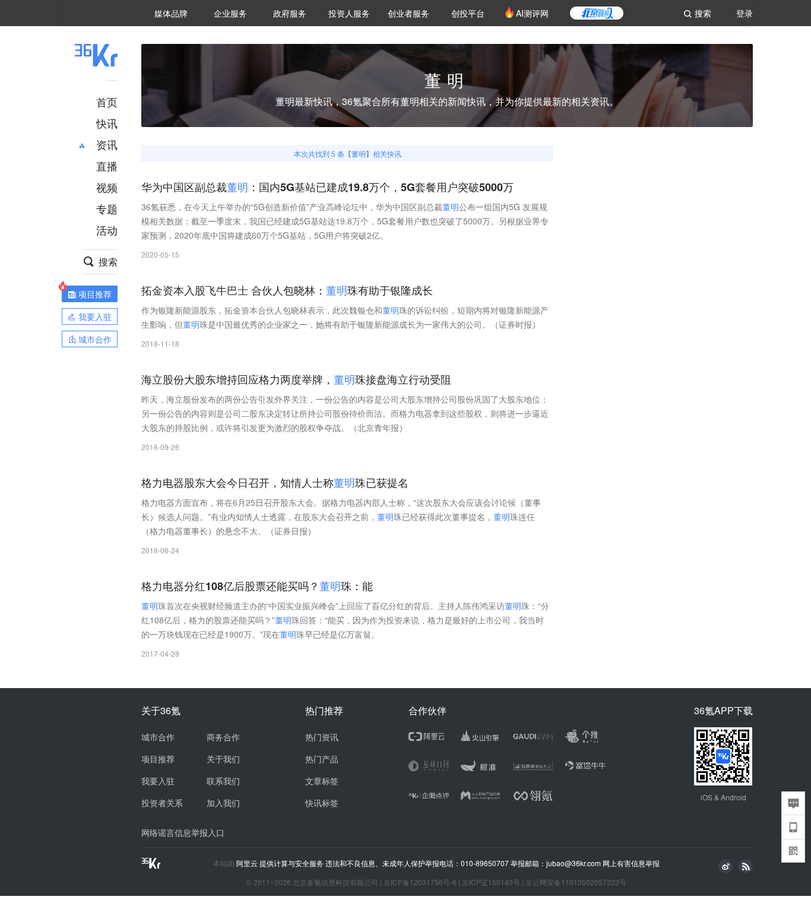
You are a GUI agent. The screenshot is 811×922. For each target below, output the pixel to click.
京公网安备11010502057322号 (575, 882)
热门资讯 (321, 737)
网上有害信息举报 (631, 863)
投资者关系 (162, 803)
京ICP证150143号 (491, 882)
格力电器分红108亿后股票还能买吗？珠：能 (257, 586)
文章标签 (321, 781)
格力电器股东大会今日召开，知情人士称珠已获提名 (274, 483)
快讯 (107, 123)
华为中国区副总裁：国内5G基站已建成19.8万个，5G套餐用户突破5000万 (327, 187)
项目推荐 (158, 759)
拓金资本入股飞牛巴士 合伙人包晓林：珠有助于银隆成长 (287, 290)
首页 (107, 101)
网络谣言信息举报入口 (182, 832)
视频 (107, 187)
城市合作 (158, 737)
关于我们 (223, 759)
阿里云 (247, 863)
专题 (107, 208)
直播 (107, 165)
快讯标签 (321, 803)
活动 (107, 229)
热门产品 (321, 759)
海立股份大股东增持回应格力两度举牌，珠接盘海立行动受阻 (296, 379)
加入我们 (223, 803)
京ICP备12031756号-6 (420, 882)
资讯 (107, 144)
